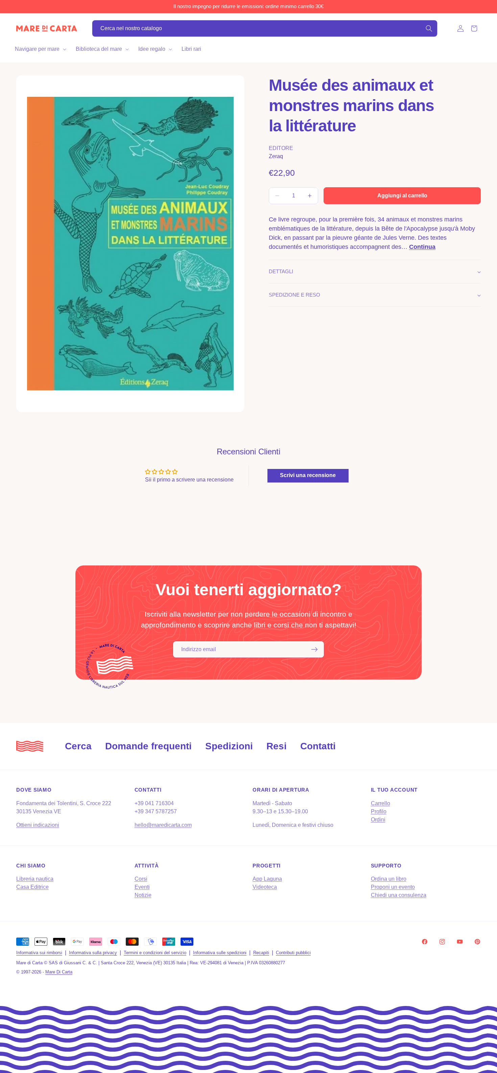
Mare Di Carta (58, 972)
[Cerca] (429, 28)
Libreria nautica (34, 879)
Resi (276, 746)
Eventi (142, 887)
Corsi (141, 879)
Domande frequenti (148, 746)
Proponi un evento (393, 887)
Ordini (378, 819)
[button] (40, 49)
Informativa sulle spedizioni (219, 952)
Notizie (143, 895)
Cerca (78, 746)
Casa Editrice (32, 887)
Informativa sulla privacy (93, 952)
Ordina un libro (388, 879)
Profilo (378, 811)
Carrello (380, 803)
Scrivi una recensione (308, 475)
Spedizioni (229, 746)
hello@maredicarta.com (163, 825)
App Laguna (267, 879)
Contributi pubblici (293, 952)
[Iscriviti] (314, 649)
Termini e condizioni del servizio (155, 952)
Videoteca (265, 887)
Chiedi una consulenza (398, 895)
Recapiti (261, 952)
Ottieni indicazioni (37, 825)
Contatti (318, 746)
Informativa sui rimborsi (39, 952)
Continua (422, 246)
